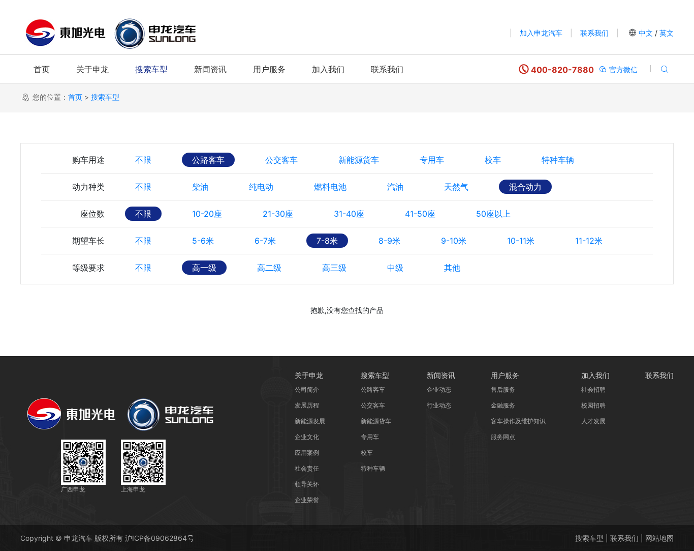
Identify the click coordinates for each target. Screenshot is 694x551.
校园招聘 (593, 405)
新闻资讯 (210, 69)
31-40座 (349, 214)
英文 (665, 32)
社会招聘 (593, 389)
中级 (395, 268)
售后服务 (503, 389)
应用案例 (307, 452)
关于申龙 (92, 69)
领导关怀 (307, 484)
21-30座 (278, 214)
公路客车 (208, 160)
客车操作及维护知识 (518, 421)
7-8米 (327, 241)
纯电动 (261, 187)
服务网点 (503, 437)
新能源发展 (310, 421)
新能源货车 (358, 160)
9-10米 (453, 241)
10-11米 (520, 241)
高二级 (269, 268)
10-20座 (207, 214)
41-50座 (420, 214)
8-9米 (389, 241)
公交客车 (281, 160)
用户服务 (269, 69)
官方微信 (622, 69)
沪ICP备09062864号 (159, 538)
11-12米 (589, 241)
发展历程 (307, 405)
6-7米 (265, 241)
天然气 (456, 187)
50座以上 (493, 214)
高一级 (204, 268)
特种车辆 (558, 160)
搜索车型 (151, 69)
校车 (493, 160)
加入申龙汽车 (541, 32)
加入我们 (328, 69)
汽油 (395, 187)
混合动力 (525, 187)
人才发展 (593, 421)
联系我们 (594, 32)
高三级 (334, 268)
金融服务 (503, 405)
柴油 (200, 187)
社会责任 (307, 468)
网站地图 (659, 538)
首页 (42, 69)
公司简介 (307, 389)
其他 (452, 268)
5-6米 (203, 241)
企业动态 (439, 389)
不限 (143, 160)
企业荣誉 (307, 500)
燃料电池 (330, 187)
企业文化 (307, 437)
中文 (646, 32)
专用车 (432, 160)
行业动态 (439, 405)
